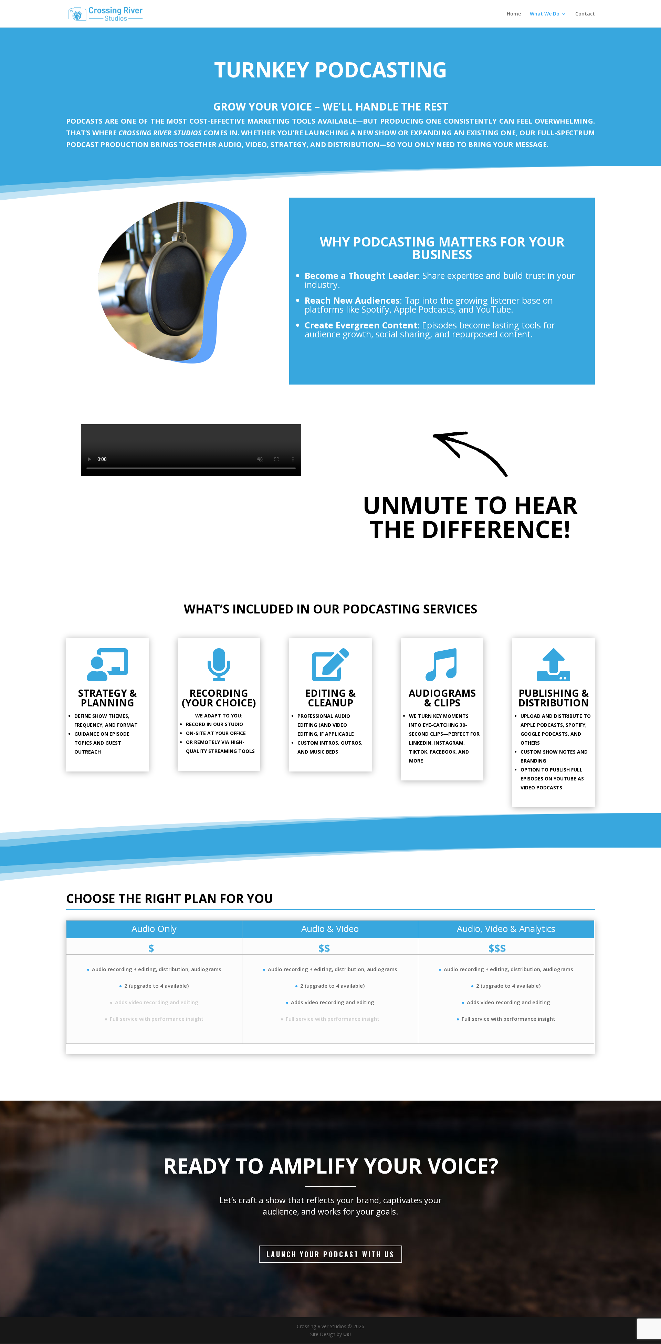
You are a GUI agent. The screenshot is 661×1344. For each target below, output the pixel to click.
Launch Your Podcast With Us (330, 1254)
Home (514, 14)
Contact (585, 14)
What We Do (544, 14)
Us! (347, 1334)
